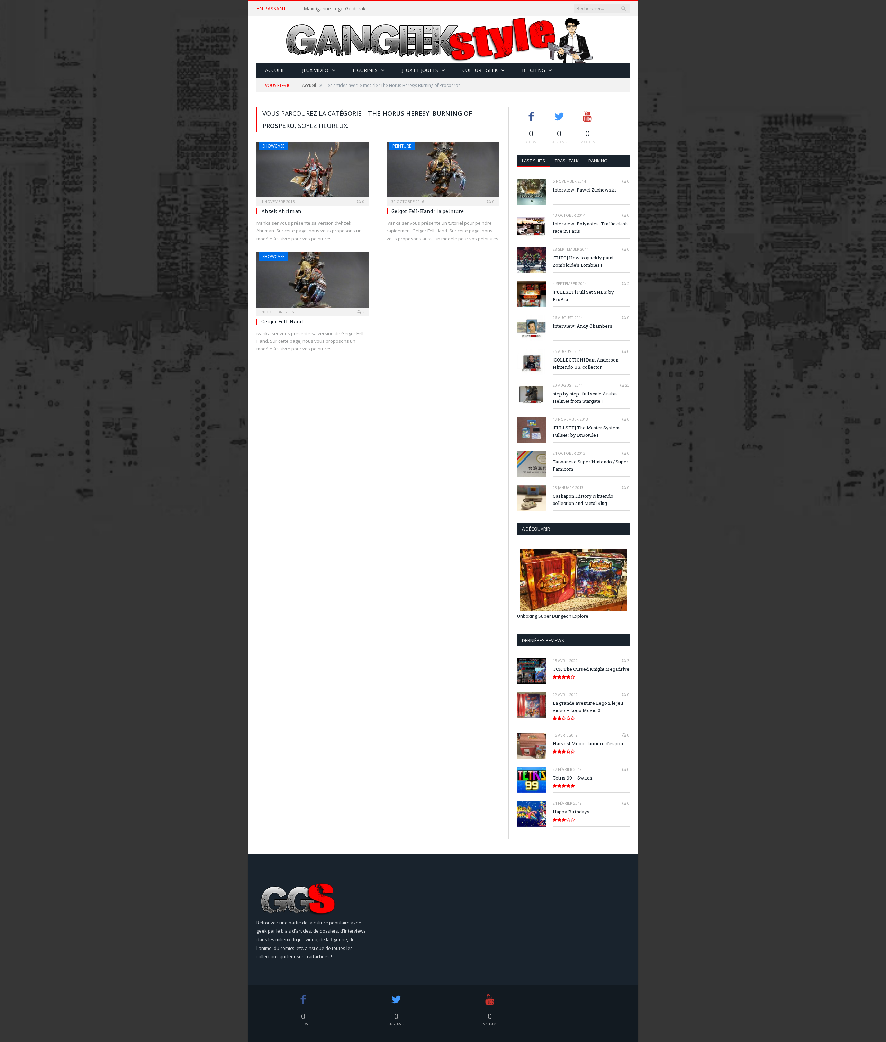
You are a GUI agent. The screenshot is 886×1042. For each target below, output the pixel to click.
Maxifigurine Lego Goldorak (334, 9)
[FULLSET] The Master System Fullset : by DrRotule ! (586, 431)
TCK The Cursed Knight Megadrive (591, 669)
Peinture (401, 146)
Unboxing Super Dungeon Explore (552, 616)
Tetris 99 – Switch (572, 778)
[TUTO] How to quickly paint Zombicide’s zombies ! (583, 261)
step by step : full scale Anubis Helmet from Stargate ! (585, 397)
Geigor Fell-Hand (282, 321)
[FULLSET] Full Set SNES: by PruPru (583, 295)
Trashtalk (567, 161)
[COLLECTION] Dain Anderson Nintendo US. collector (585, 363)
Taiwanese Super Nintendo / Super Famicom (591, 465)
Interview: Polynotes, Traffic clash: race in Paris (591, 227)
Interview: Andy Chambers (582, 326)
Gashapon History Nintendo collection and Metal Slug (583, 499)
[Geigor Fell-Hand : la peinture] (443, 171)
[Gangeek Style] (443, 39)
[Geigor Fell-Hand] (312, 282)
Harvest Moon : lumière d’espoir (588, 743)
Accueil (275, 70)
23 (627, 385)
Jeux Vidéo (315, 70)
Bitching (533, 70)
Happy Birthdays (571, 812)
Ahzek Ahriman (281, 211)
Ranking (597, 161)
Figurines (365, 70)
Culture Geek (480, 70)
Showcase (273, 146)
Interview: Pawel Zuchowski (584, 190)
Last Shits (533, 161)
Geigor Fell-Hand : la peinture (427, 211)
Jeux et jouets (420, 70)
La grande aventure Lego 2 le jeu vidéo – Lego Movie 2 (588, 706)
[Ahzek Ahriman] (312, 171)
